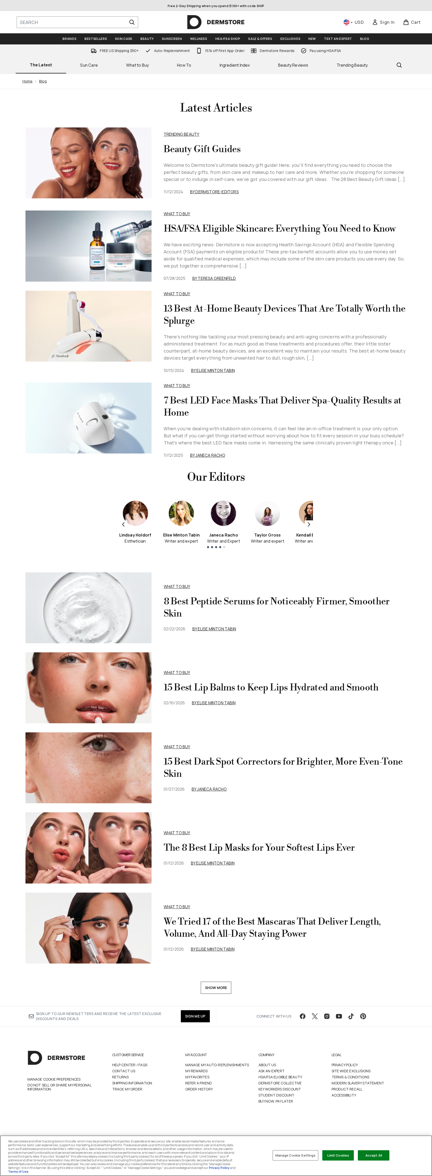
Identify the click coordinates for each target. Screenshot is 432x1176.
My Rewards (196, 1070)
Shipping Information (132, 1083)
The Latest (41, 65)
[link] (383, 22)
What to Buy (137, 65)
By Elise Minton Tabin (213, 370)
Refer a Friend (198, 1083)
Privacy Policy (345, 1064)
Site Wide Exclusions (351, 1070)
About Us (267, 1064)
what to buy (177, 586)
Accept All (373, 1155)
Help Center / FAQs (130, 1064)
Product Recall (347, 1089)
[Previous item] (123, 524)
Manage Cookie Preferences (54, 1079)
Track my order (127, 1089)
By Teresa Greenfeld (214, 278)
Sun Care (89, 65)
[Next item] (309, 524)
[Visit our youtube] (339, 1016)
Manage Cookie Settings (295, 1155)
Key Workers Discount (279, 1089)
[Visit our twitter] (315, 1016)
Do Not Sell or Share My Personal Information (59, 1087)
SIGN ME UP (195, 1016)
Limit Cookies (338, 1155)
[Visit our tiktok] (351, 1016)
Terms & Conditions (350, 1077)
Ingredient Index (235, 65)
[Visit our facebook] (303, 1016)
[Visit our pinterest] (363, 1016)
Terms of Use (18, 1171)
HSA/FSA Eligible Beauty (280, 1077)
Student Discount (276, 1095)
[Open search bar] (399, 65)
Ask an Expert (271, 1070)
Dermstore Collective (280, 1083)
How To (184, 65)
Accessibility (344, 1095)
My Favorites (197, 1077)
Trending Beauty (352, 65)
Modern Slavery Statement (358, 1083)
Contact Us (123, 1070)
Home (27, 81)
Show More (216, 987)
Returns (120, 1077)
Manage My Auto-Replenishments (217, 1064)
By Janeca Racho (207, 455)
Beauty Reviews (293, 65)
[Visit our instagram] (327, 1016)
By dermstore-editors (214, 192)
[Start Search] (132, 22)
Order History (199, 1089)
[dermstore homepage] (216, 22)
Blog (43, 81)
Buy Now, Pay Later (275, 1101)
